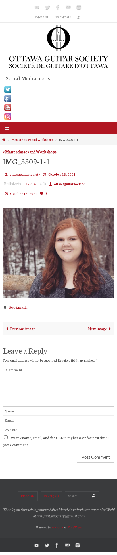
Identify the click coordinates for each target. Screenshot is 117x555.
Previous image (22, 323)
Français (63, 17)
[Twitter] (47, 7)
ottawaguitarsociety (25, 173)
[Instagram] (78, 7)
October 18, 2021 (62, 173)
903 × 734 (29, 181)
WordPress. (74, 522)
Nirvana (57, 522)
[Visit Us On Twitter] (58, 89)
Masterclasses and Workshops (32, 139)
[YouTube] (36, 7)
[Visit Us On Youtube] (58, 107)
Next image (97, 323)
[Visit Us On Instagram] (58, 116)
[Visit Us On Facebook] (58, 98)
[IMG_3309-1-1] (58, 249)
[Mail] (68, 7)
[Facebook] (57, 7)
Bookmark (18, 302)
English (41, 17)
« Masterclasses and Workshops (30, 151)
